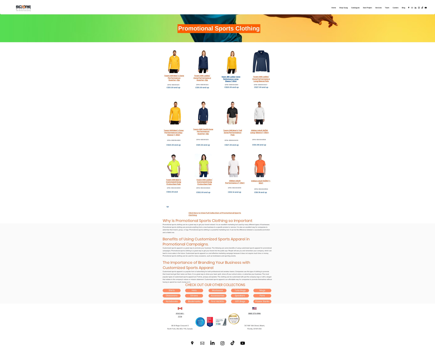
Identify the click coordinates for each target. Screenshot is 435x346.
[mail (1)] (412, 8)
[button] (343, 8)
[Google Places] (409, 8)
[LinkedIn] (415, 8)
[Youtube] (426, 8)
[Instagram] (419, 8)
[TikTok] (422, 8)
